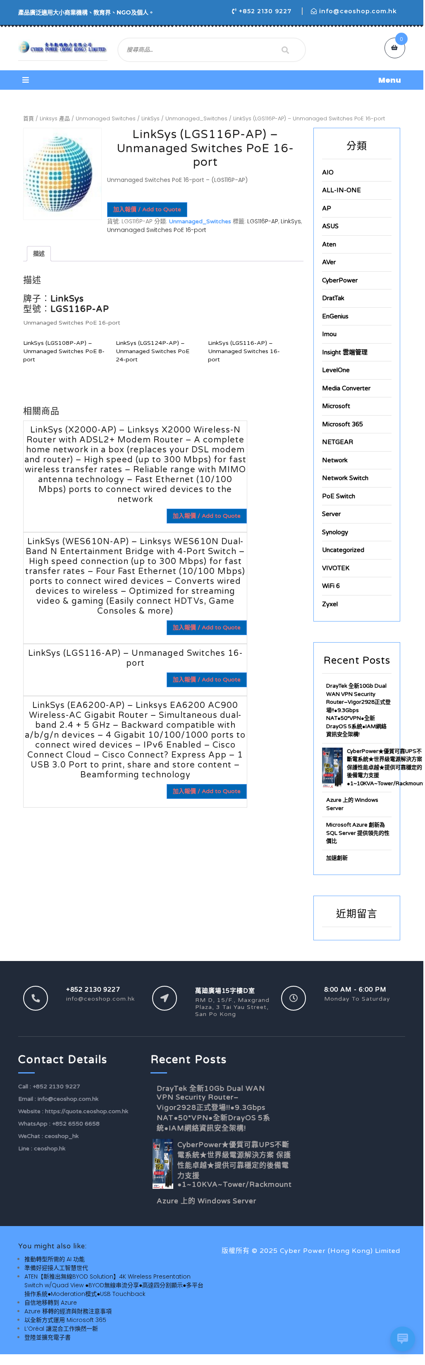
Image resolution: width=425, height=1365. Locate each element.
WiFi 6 (331, 586)
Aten (329, 244)
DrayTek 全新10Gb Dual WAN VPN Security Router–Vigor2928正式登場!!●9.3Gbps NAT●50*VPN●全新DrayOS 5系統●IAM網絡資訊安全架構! (358, 710)
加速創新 (337, 858)
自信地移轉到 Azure (50, 1302)
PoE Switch (338, 496)
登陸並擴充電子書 (47, 1337)
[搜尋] (285, 50)
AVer (329, 262)
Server (331, 514)
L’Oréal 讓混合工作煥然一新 (61, 1328)
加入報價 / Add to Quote (147, 209)
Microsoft (336, 406)
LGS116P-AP (262, 221)
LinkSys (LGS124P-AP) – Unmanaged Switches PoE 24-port (152, 351)
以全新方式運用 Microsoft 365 (65, 1320)
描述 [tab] (39, 253)
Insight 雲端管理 (345, 352)
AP (326, 208)
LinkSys (150, 118)
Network (335, 460)
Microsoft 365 (342, 424)
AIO (328, 172)
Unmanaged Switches (106, 118)
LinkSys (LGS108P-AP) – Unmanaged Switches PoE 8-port (64, 351)
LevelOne (336, 370)
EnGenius (335, 316)
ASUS (330, 226)
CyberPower (340, 280)
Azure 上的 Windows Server (206, 1201)
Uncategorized (343, 550)
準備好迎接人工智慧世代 (56, 1268)
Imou (329, 334)
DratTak (333, 298)
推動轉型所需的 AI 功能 (54, 1259)
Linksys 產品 (55, 118)
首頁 (28, 118)
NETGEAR (337, 442)
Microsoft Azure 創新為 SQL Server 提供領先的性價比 (357, 833)
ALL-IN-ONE (341, 190)
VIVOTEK (335, 568)
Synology (335, 532)
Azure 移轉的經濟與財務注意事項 (68, 1311)
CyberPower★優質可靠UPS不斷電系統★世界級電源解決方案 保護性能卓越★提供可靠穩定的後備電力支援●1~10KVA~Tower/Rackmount (386, 767)
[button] (211, 80)
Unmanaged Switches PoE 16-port (156, 230)
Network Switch (345, 478)
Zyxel (330, 604)
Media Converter (346, 388)
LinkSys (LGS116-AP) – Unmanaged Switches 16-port (244, 351)
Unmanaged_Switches (196, 118)
